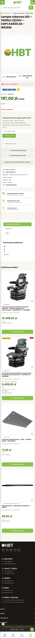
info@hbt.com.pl (8, 592)
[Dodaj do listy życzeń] (32, 301)
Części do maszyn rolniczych (18, 175)
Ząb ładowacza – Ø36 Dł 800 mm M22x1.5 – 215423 (16, 506)
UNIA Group (7, 437)
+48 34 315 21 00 (8, 590)
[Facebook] (3, 550)
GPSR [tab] (7, 233)
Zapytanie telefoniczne (18, 150)
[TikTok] (15, 550)
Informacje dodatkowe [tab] (13, 224)
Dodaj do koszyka (18, 398)
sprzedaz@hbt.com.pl (10, 563)
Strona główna (6, 13)
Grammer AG (7, 304)
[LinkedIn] (19, 550)
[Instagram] (7, 550)
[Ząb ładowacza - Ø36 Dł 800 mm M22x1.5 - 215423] (17, 485)
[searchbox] (15, 8)
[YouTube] (11, 550)
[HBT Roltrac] (17, 2)
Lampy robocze (7, 177)
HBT (10, 180)
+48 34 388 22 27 (8, 581)
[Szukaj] (31, 8)
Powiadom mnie (9, 136)
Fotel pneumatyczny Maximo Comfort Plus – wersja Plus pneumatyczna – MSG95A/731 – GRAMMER (17, 374)
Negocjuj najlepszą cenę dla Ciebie (18, 162)
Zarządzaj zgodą (3, 624)
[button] (9, 143)
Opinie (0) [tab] (8, 228)
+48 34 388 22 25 (8, 561)
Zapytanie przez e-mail (18, 155)
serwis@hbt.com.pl (9, 583)
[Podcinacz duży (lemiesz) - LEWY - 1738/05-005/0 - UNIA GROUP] (17, 419)
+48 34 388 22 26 (8, 571)
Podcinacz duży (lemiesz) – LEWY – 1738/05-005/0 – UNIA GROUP (17, 440)
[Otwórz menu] (2, 2)
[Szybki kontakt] (32, 629)
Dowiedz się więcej (18, 331)
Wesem (9, 182)
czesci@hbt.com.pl (9, 573)
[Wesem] (11, 89)
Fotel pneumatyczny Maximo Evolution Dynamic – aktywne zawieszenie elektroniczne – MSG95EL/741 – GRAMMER (16, 308)
